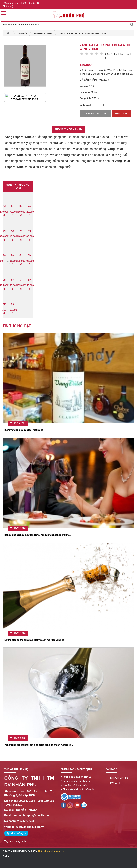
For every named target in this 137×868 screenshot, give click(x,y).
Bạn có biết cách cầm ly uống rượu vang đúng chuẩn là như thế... (38, 535)
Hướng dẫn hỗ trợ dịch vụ (76, 781)
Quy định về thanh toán (74, 785)
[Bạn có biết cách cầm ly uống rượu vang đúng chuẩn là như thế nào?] (68, 483)
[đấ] (84, 805)
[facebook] (70, 805)
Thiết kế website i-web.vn (51, 851)
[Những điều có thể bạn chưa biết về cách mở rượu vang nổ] (68, 587)
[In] (63, 805)
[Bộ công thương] (71, 796)
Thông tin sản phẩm (68, 129)
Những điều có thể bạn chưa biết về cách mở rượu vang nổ (34, 640)
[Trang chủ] (68, 14)
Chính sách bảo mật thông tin (78, 789)
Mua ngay (121, 113)
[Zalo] (77, 805)
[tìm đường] (16, 833)
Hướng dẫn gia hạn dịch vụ (76, 776)
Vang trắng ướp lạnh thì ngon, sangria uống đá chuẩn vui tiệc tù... (38, 744)
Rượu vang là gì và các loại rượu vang (23, 430)
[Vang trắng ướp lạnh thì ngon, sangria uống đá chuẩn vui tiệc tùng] (68, 692)
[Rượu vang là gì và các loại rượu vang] (68, 378)
